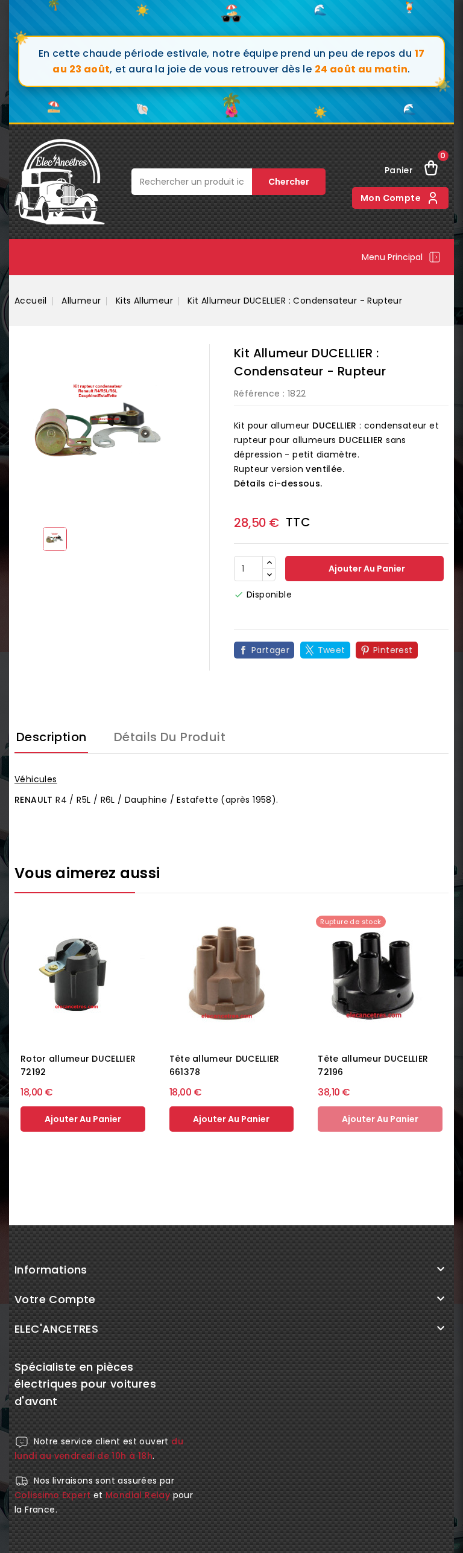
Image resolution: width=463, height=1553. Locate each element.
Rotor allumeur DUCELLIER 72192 (78, 1065)
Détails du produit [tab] (169, 737)
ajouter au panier (83, 1119)
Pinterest (393, 650)
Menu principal (392, 257)
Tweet (331, 650)
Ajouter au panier (366, 569)
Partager (270, 650)
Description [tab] (51, 737)
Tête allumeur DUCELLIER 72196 (373, 1065)
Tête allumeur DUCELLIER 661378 (224, 1065)
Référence (257, 393)
